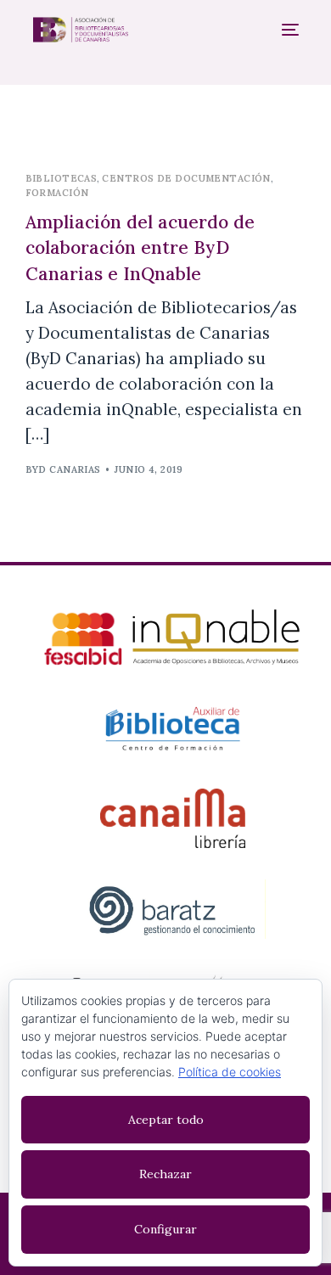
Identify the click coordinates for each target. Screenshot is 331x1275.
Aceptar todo (166, 1119)
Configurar (165, 1229)
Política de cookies (229, 1071)
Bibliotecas (61, 178)
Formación (57, 193)
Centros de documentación (186, 178)
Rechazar (165, 1174)
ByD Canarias (63, 469)
